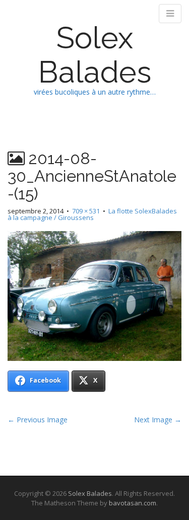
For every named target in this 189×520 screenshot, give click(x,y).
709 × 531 (86, 210)
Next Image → (157, 419)
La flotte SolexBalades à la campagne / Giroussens (92, 214)
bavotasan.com (132, 502)
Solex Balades (94, 55)
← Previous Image (38, 419)
